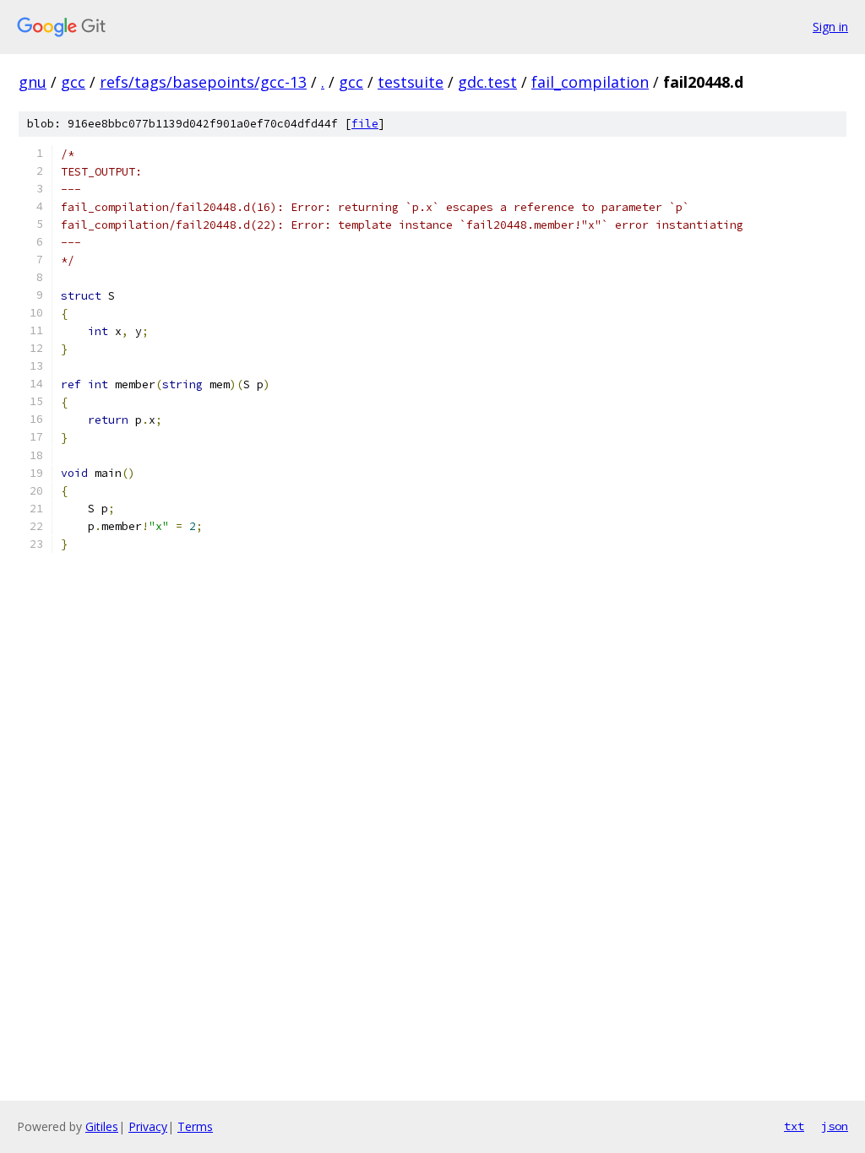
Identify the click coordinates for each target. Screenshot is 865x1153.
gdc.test (487, 82)
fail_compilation (590, 82)
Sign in (830, 27)
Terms (195, 1126)
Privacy (147, 1126)
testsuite (410, 82)
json (834, 1126)
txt (794, 1126)
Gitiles (101, 1126)
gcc (73, 82)
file (364, 123)
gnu (32, 82)
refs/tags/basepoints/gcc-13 (203, 82)
